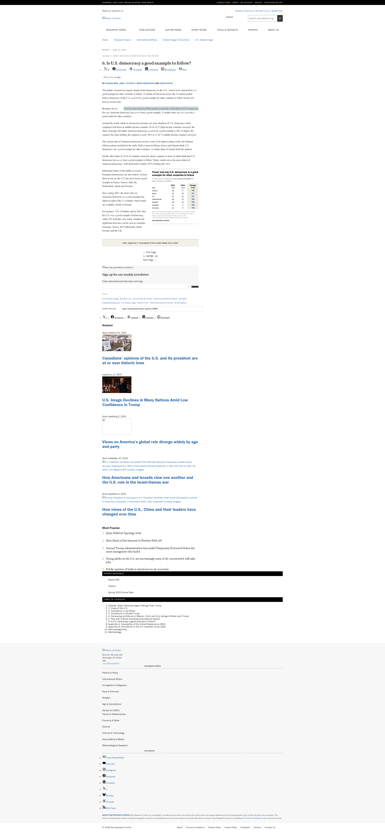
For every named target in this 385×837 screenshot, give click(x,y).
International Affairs (112, 678)
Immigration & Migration (114, 685)
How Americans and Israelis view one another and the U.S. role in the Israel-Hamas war (147, 480)
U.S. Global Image (128, 302)
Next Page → (149, 259)
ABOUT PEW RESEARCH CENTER (116, 815)
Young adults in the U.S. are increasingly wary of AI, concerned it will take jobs (150, 560)
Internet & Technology (113, 732)
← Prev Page (149, 252)
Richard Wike (111, 83)
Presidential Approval (111, 302)
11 (156, 256)
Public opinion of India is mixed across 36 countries (137, 569)
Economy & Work (110, 720)
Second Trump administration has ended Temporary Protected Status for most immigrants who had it (150, 549)
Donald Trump (125, 298)
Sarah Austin (166, 83)
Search (229, 16)
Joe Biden (183, 298)
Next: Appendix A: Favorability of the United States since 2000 (150, 243)
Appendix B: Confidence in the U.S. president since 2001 (137, 626)
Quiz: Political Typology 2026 (123, 533)
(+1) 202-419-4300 (110, 663)
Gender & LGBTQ (110, 710)
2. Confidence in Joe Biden (121, 610)
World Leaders (180, 302)
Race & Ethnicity (110, 691)
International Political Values (165, 298)
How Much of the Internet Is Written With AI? (134, 540)
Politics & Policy (110, 672)
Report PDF (114, 579)
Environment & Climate (142, 298)
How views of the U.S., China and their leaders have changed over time (149, 512)
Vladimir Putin (143, 302)
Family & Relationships (114, 714)
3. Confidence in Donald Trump (124, 613)
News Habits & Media (113, 739)
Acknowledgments (117, 629)
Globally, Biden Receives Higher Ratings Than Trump (130, 56)
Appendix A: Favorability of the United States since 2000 (136, 624)
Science (106, 726)
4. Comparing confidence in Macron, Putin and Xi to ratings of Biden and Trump (148, 616)
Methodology (114, 632)
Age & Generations (111, 703)
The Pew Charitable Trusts (255, 818)
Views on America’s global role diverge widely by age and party (150, 444)
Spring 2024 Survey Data (120, 592)
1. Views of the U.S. (118, 608)
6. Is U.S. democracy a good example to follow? (132, 621)
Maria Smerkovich (146, 83)
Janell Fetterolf (127, 83)
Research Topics (116, 29)
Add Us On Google (112, 77)
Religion (106, 697)
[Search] (280, 18)
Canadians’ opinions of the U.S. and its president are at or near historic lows (150, 360)
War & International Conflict (161, 302)
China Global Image (110, 298)
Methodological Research (115, 745)
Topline (112, 586)
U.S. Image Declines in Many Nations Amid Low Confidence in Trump (145, 402)
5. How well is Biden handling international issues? (134, 618)
